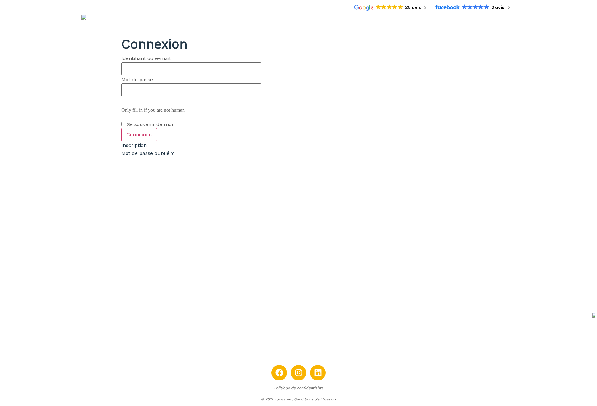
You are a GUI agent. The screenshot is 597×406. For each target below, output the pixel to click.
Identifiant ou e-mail (146, 58)
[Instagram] (298, 372)
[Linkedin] (318, 372)
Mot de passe (137, 79)
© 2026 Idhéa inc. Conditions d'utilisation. (298, 399)
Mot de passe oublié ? (147, 153)
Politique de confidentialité (298, 388)
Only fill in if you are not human (153, 110)
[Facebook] (279, 372)
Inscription (134, 145)
